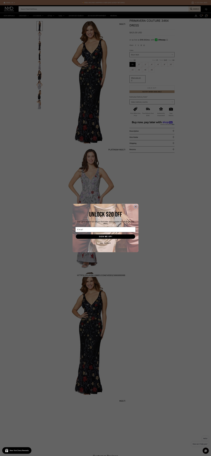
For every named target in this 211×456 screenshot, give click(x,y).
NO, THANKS (105, 243)
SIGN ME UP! (105, 236)
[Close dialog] (135, 206)
